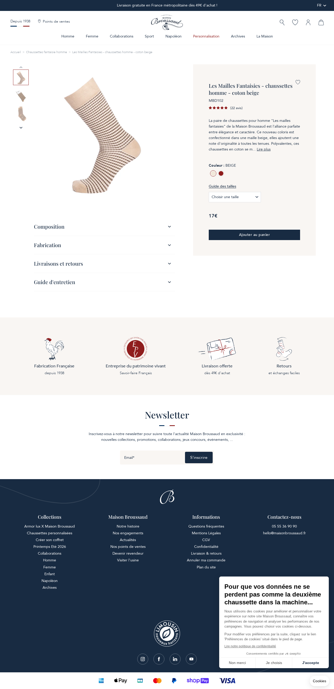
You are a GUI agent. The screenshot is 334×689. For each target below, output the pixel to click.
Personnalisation (206, 36)
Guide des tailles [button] (222, 186)
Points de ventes (56, 21)
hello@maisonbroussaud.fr (284, 533)
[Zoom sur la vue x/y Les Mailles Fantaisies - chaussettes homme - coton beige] (102, 132)
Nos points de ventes (128, 546)
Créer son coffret (50, 539)
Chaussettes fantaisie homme (46, 52)
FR (319, 5)
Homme (67, 36)
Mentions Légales (206, 533)
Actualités (128, 539)
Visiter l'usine (128, 560)
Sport (149, 36)
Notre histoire (128, 526)
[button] (282, 23)
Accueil (15, 52)
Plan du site (206, 567)
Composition (49, 226)
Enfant (49, 574)
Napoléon (173, 36)
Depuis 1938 (20, 21)
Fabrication (47, 244)
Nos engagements (128, 533)
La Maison (265, 36)
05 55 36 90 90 (284, 526)
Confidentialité (206, 546)
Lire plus (264, 149)
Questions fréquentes (206, 526)
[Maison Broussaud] (167, 22)
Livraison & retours (206, 553)
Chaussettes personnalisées (49, 533)
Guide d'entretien (54, 281)
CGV (206, 539)
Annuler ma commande (206, 560)
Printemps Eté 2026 (49, 546)
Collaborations (121, 36)
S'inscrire (198, 457)
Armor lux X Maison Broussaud (49, 526)
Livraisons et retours (58, 263)
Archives (238, 36)
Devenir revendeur (128, 553)
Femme (92, 36)
